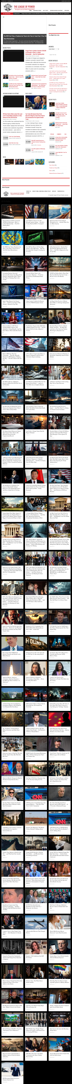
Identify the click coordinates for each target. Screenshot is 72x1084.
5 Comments (14, 119)
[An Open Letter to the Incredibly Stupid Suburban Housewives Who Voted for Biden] (52, 138)
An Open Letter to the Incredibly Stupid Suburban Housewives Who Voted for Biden (61, 138)
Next (45, 29)
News (4, 157)
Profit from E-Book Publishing (14, 136)
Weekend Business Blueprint (56, 10)
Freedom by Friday (37, 10)
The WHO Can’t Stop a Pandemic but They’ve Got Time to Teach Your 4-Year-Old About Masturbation (16, 85)
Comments (59, 134)
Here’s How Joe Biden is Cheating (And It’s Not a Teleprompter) (61, 146)
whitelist (54, 191)
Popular (52, 134)
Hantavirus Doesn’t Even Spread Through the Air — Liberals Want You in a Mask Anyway (38, 77)
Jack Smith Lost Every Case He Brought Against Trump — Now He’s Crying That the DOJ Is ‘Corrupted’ (16, 77)
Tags (65, 134)
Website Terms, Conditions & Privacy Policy (41, 191)
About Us (4, 1)
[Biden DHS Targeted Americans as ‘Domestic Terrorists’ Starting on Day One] (28, 142)
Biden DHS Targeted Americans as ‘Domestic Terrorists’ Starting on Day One (38, 142)
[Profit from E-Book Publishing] (5, 138)
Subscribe (66, 10)
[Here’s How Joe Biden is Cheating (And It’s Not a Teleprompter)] (52, 147)
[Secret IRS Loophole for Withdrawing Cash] (28, 150)
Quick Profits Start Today (13, 143)
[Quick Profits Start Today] (5, 144)
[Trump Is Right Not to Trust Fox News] (52, 154)
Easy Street (45, 10)
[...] (34, 71)
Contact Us (10, 1)
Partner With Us (61, 191)
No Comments (16, 88)
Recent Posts (7, 48)
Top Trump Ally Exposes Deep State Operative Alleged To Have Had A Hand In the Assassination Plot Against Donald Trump (35, 116)
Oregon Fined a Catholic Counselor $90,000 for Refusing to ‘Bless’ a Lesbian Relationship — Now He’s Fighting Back (37, 13)
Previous (4, 29)
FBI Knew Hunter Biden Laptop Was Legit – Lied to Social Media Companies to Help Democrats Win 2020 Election (13, 115)
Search (67, 54)
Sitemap (27, 193)
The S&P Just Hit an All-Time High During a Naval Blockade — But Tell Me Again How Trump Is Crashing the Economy (39, 85)
